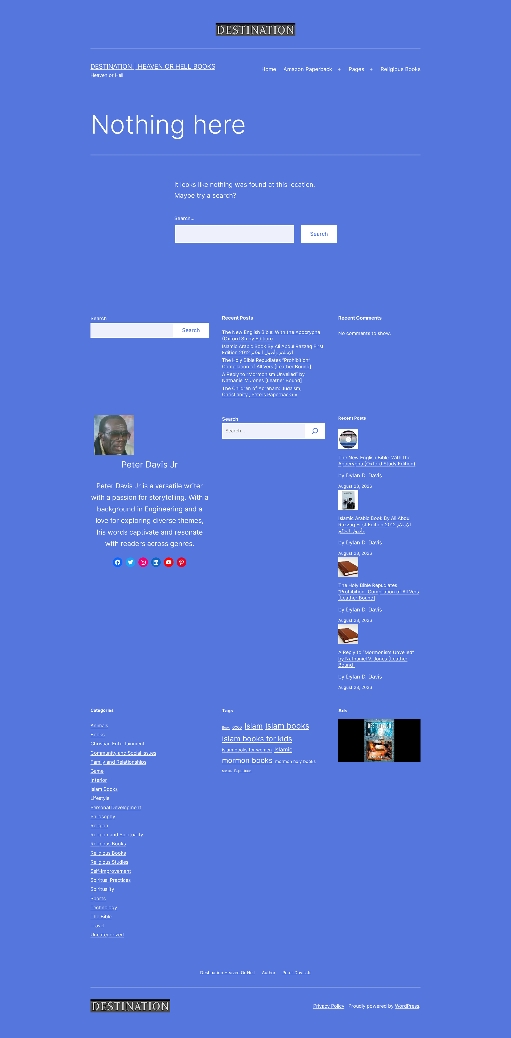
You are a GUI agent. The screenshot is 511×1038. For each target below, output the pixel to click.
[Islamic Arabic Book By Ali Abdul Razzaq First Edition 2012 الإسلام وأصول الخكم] (348, 500)
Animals (99, 725)
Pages (356, 69)
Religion (99, 825)
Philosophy (102, 816)
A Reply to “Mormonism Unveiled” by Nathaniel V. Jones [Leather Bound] (263, 377)
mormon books (247, 760)
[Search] (315, 431)
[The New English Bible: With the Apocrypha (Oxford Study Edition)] (348, 439)
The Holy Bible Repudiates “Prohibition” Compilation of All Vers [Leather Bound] (266, 363)
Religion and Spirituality (116, 834)
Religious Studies (109, 862)
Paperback (243, 771)
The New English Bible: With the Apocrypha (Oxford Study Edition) (271, 335)
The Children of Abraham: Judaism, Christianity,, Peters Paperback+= (262, 391)
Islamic (283, 749)
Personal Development (115, 807)
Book (226, 727)
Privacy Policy (328, 1006)
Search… (184, 218)
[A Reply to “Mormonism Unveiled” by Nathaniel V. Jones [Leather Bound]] (348, 634)
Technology (103, 907)
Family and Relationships (118, 762)
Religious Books (401, 69)
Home (268, 69)
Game (97, 771)
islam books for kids (257, 738)
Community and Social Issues (123, 753)
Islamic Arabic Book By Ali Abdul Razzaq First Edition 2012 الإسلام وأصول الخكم (273, 349)
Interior (98, 780)
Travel (97, 925)
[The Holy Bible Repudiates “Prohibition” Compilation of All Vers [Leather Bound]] (348, 567)
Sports (98, 898)
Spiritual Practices (110, 880)
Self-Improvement (110, 871)
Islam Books (104, 789)
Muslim (227, 771)
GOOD (237, 727)
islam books (287, 725)
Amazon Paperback (307, 69)
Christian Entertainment (117, 743)
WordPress (407, 1006)
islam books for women (247, 749)
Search (98, 318)
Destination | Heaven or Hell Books (152, 66)
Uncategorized (107, 934)
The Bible (101, 916)
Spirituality (102, 889)
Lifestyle (99, 798)
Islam (254, 725)
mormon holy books (295, 761)
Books (97, 734)
